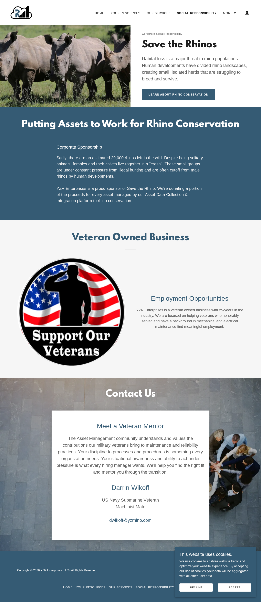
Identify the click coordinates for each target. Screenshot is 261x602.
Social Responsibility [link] (197, 13)
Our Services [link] (158, 13)
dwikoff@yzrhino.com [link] (130, 520)
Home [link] (99, 13)
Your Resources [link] (125, 13)
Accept (234, 587)
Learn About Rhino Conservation (178, 94)
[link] (21, 12)
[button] (230, 13)
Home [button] (68, 587)
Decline (196, 587)
